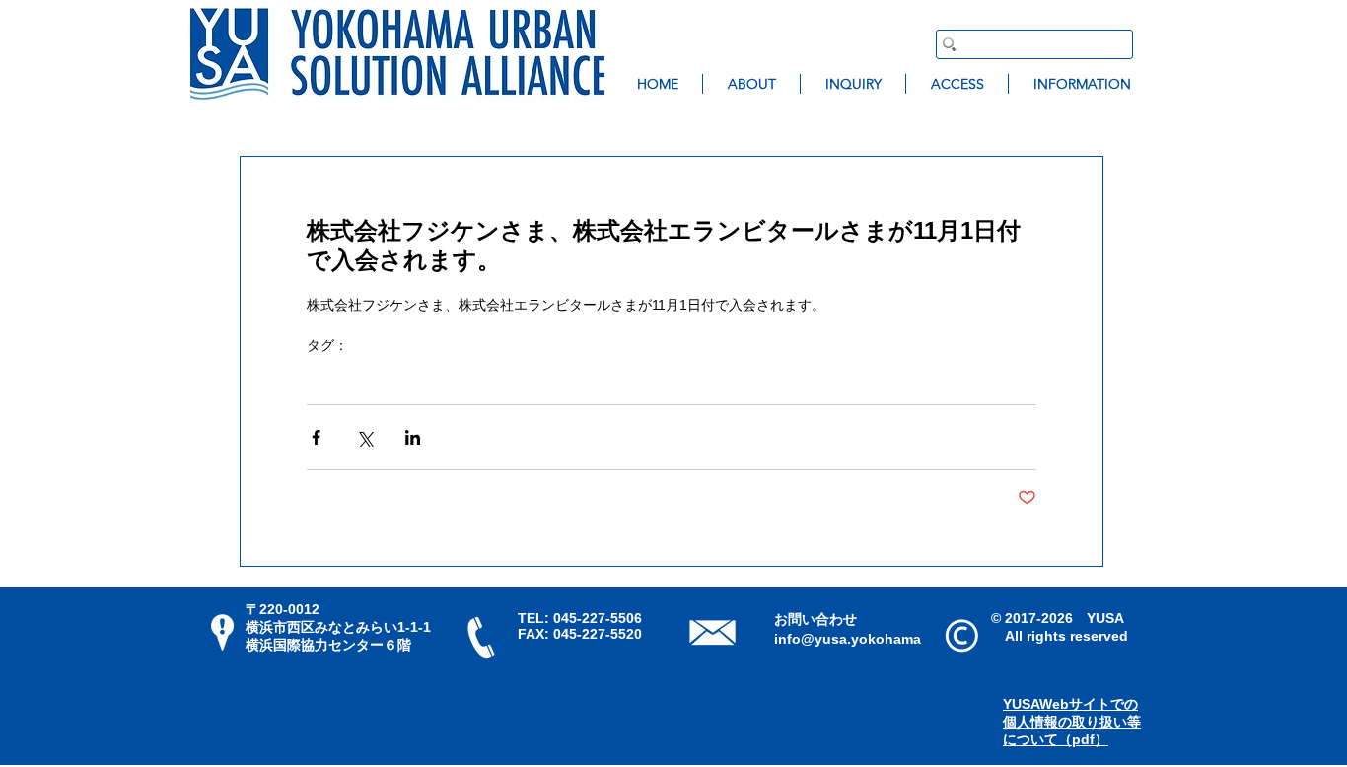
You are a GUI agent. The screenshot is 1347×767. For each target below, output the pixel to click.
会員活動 (334, 376)
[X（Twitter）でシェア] (364, 437)
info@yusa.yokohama (847, 639)
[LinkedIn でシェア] (412, 437)
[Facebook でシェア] (316, 437)
